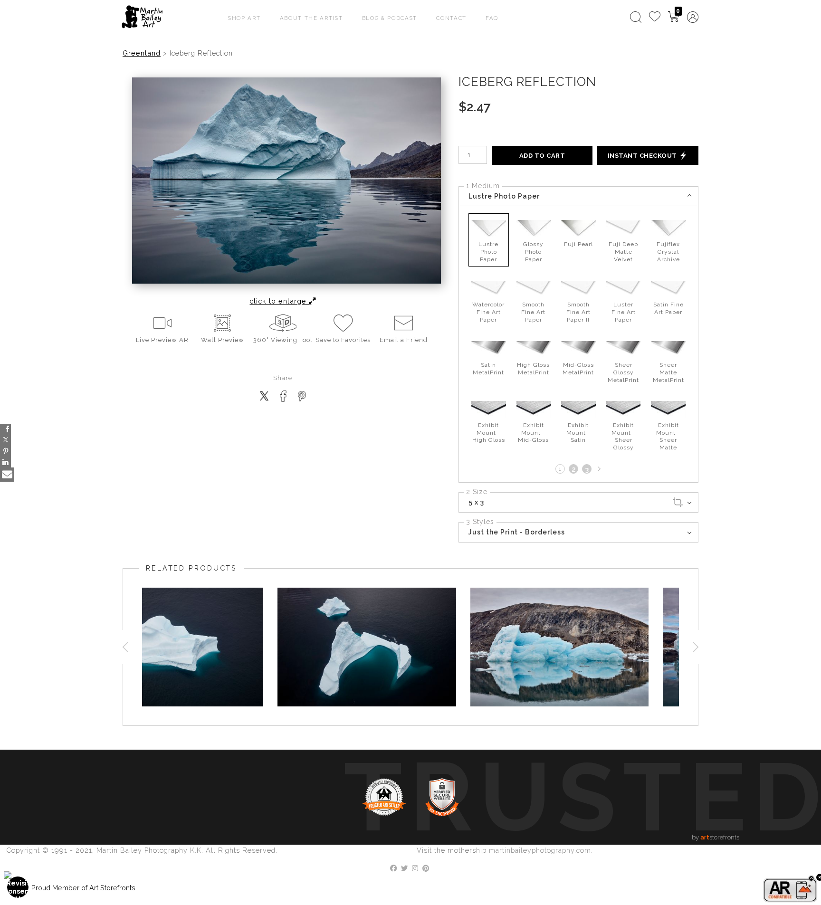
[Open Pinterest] (5, 451)
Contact (451, 18)
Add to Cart (542, 155)
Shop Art (244, 18)
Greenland (142, 53)
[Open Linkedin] (5, 462)
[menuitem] (635, 17)
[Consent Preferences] (18, 887)
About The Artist (311, 18)
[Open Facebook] (5, 429)
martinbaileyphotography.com (540, 850)
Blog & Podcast (390, 18)
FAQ (492, 18)
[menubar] (662, 17)
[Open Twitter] (5, 440)
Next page (598, 469)
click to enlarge (279, 301)
